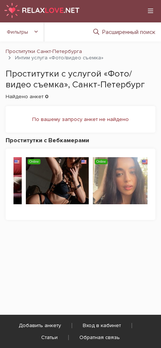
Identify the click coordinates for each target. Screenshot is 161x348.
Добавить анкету (40, 325)
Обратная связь (99, 337)
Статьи (49, 337)
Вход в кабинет (102, 325)
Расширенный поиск (128, 32)
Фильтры (17, 32)
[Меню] (150, 10)
